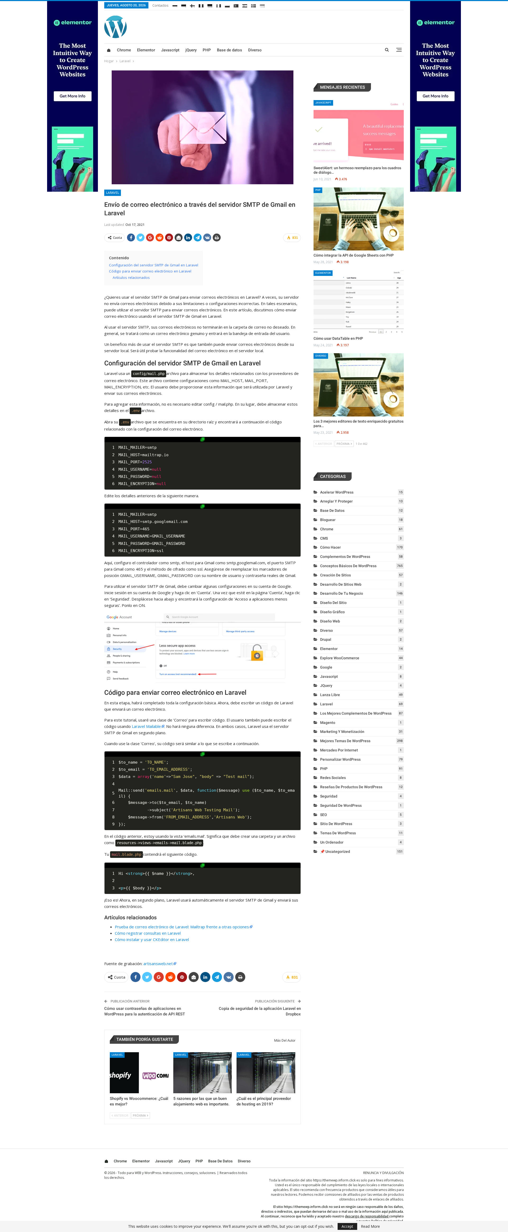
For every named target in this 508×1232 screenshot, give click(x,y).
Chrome (124, 50)
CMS (324, 538)
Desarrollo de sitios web (340, 584)
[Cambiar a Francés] (201, 4)
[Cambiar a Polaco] (227, 4)
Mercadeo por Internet (339, 750)
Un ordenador (331, 842)
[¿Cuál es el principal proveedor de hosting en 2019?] (266, 1072)
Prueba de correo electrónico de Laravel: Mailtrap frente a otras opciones (182, 926)
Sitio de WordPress (336, 824)
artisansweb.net (158, 963)
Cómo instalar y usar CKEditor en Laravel (152, 939)
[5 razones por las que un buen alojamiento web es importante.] (202, 1072)
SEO (323, 815)
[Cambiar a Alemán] (209, 4)
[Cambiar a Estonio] (183, 4)
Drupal (325, 639)
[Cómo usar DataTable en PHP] (359, 302)
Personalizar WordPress (340, 759)
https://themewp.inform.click (334, 1180)
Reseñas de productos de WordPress (351, 787)
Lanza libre (330, 695)
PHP (207, 50)
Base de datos (229, 50)
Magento (327, 722)
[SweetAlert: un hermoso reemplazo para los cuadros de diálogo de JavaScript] (359, 131)
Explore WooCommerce (339, 658)
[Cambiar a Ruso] (175, 4)
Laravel (112, 193)
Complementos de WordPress (345, 556)
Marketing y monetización (342, 731)
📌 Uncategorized (335, 851)
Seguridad (328, 796)
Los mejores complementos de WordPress (356, 713)
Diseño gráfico (332, 612)
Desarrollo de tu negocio (341, 593)
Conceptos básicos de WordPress (348, 566)
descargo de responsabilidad (366, 1216)
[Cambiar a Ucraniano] (262, 4)
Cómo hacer (330, 547)
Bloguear (327, 520)
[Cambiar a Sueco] (253, 4)
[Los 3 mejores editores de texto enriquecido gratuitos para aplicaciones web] (359, 384)
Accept (347, 1226)
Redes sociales (333, 778)
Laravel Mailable (146, 726)
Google (326, 667)
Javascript (170, 50)
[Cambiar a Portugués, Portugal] (236, 4)
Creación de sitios (335, 575)
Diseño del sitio (333, 603)
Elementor (146, 50)
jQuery (191, 50)
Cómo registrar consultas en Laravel (148, 933)
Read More (370, 1226)
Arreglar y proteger (336, 501)
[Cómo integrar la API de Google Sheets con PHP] (359, 219)
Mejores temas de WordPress (345, 741)
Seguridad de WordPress (341, 805)
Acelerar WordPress (336, 492)
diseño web (330, 621)
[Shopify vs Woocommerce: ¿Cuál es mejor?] (139, 1072)
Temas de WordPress (338, 833)
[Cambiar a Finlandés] (192, 4)
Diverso (255, 50)
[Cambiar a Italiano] (218, 4)
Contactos (160, 5)
